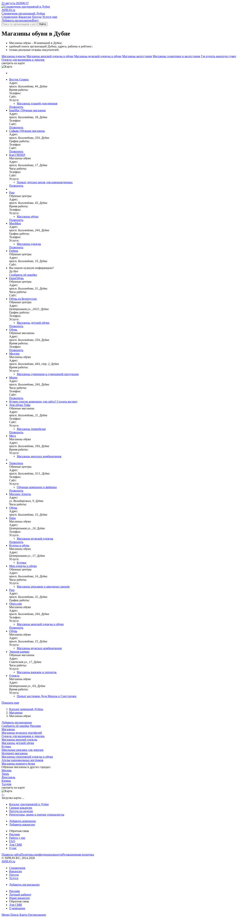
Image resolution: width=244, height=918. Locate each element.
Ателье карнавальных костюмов (22, 760)
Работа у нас (17, 837)
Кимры (6, 780)
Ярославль (8, 777)
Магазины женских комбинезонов (39, 456)
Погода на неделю (21, 811)
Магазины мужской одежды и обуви (97, 56)
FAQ (12, 841)
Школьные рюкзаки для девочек (22, 749)
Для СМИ (15, 844)
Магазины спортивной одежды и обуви (27, 756)
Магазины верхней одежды (19, 739)
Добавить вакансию (22, 824)
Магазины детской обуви (33, 322)
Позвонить (16, 106)
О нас (13, 848)
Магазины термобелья (31, 429)
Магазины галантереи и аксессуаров (176, 56)
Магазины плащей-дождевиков (37, 103)
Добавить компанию (22, 821)
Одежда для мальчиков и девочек (23, 59)
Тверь (5, 773)
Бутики (21, 562)
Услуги (46, 16)
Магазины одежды (14, 56)
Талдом (6, 784)
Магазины (15, 712)
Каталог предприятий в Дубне (29, 804)
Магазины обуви (28, 216)
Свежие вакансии (20, 807)
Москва (6, 770)
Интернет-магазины (15, 753)
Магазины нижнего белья (18, 763)
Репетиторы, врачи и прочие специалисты (36, 814)
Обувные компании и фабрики (37, 487)
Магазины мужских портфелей (22, 732)
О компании (17, 908)
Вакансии (24, 16)
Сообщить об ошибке (15, 725)
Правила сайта (11, 854)
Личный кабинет (20, 894)
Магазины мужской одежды (35, 538)
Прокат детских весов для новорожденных (45, 182)
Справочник (10, 16)
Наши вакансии (19, 898)
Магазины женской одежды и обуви (49, 56)
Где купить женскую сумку (218, 56)
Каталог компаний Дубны (26, 709)
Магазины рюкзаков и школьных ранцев (43, 586)
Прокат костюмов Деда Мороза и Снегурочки (46, 696)
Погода (37, 16)
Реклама (35, 725)
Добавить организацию (17, 20)
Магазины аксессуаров (137, 56)
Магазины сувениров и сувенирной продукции (48, 374)
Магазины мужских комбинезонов (39, 648)
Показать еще (10, 702)
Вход (35, 20)
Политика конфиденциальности (41, 854)
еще (54, 16)
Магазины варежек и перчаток (37, 672)
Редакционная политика (78, 854)
